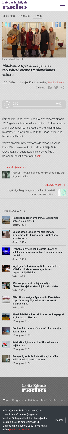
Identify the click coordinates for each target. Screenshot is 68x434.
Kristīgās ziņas (13, 210)
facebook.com (56, 82)
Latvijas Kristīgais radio (14, 5)
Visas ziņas (9, 15)
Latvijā (37, 15)
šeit (38, 155)
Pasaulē (25, 15)
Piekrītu (59, 420)
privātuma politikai (19, 429)
